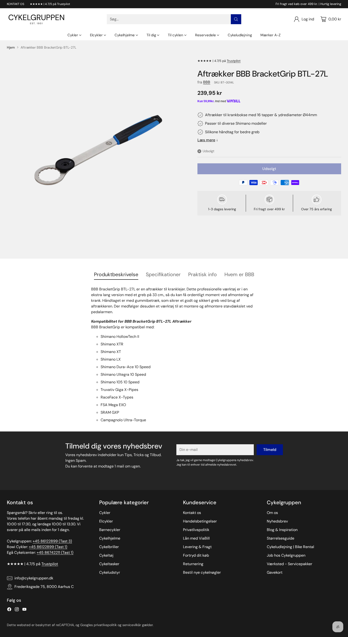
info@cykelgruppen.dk (33, 578)
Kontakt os (192, 512)
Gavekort (274, 572)
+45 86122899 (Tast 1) (48, 546)
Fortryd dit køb (196, 555)
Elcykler (106, 521)
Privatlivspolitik (196, 529)
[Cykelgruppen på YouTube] (24, 610)
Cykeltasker (109, 563)
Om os (272, 512)
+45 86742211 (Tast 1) (55, 552)
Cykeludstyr (109, 572)
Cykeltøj (106, 555)
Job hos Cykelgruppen (286, 555)
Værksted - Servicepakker (289, 563)
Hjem (11, 47)
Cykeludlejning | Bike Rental (290, 546)
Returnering (193, 563)
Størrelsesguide (280, 538)
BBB (206, 82)
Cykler (104, 512)
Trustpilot (234, 61)
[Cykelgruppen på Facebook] (9, 610)
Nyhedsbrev (277, 521)
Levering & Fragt (197, 546)
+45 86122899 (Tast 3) (52, 541)
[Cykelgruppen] (36, 19)
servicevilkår (131, 625)
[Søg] (236, 19)
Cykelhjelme (109, 538)
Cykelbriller (109, 546)
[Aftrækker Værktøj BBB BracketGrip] (98, 150)
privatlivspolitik (105, 625)
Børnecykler (109, 529)
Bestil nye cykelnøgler (202, 572)
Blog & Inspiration (282, 529)
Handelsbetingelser (200, 521)
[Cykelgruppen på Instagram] (17, 610)
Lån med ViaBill (196, 538)
